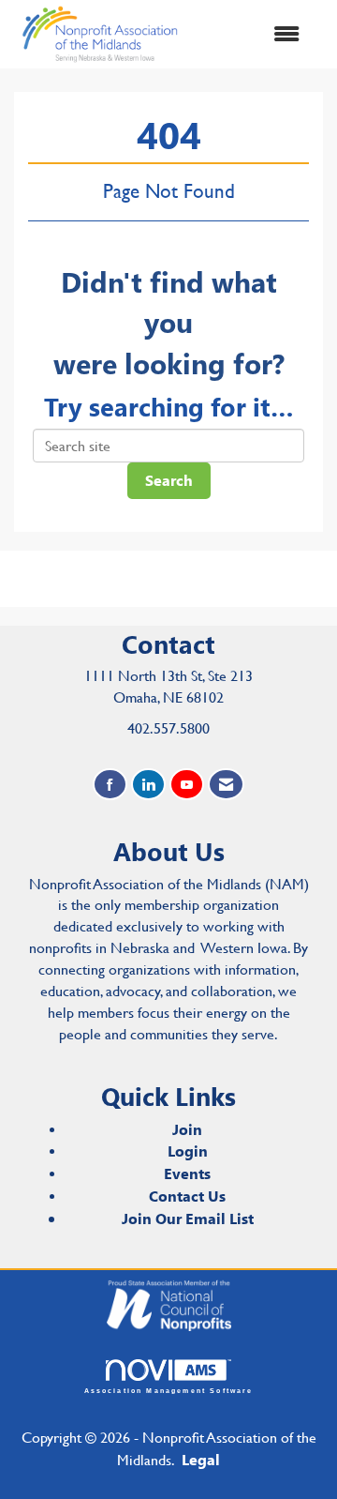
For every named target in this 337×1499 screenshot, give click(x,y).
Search (169, 480)
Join (187, 1129)
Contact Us (187, 1195)
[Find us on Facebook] (110, 784)
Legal (201, 1459)
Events (187, 1173)
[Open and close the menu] (252, 34)
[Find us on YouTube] (186, 784)
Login (188, 1150)
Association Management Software (169, 1390)
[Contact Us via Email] (226, 784)
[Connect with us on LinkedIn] (148, 784)
